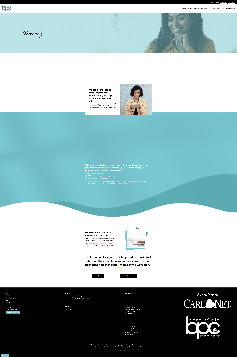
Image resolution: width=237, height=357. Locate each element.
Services (183, 8)
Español (217, 2)
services (105, 177)
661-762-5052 (128, 313)
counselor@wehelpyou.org (82, 298)
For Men (218, 8)
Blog (223, 8)
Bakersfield (114, 183)
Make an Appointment (230, 8)
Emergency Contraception (193, 8)
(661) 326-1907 (94, 243)
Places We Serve (204, 8)
